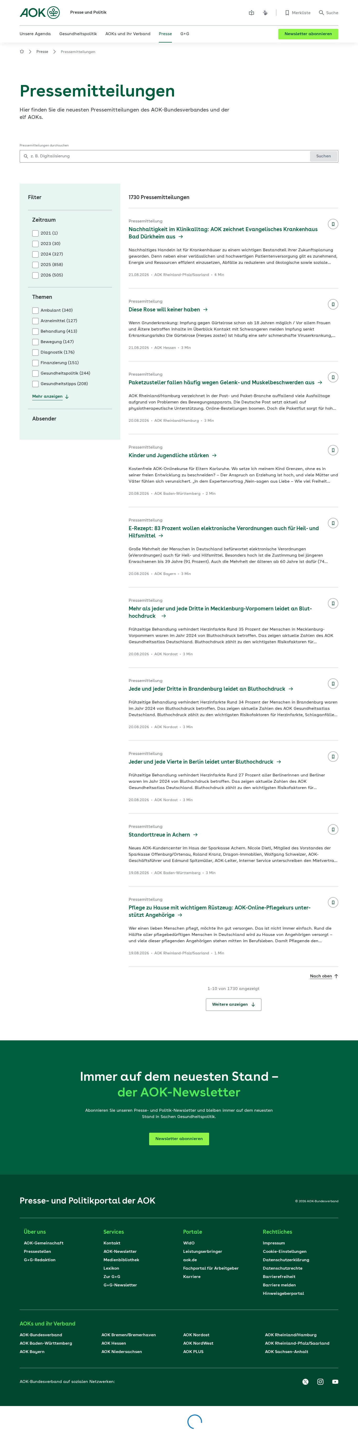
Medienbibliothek (121, 1260)
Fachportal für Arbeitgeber (211, 1268)
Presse (42, 52)
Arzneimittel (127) (59, 321)
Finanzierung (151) (60, 363)
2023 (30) (50, 244)
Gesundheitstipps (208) (64, 384)
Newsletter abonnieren (308, 34)
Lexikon (111, 1268)
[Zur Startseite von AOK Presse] (22, 52)
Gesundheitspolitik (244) (65, 373)
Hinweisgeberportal (283, 1294)
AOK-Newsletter (120, 1252)
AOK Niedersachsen (121, 1352)
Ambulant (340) (57, 310)
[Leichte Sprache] (251, 12)
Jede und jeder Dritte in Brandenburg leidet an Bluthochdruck (208, 689)
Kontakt (112, 1243)
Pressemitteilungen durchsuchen (44, 145)
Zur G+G (112, 1277)
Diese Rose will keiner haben (165, 310)
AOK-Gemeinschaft (43, 1243)
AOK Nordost (196, 1335)
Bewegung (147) (57, 342)
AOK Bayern (32, 1352)
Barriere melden (279, 1285)
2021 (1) (49, 233)
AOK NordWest (198, 1343)
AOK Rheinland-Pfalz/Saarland (297, 1343)
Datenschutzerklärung (286, 1260)
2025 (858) (52, 265)
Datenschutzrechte (282, 1268)
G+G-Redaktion (40, 1260)
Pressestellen (37, 1252)
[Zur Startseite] (40, 12)
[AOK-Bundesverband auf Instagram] (320, 1382)
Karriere (191, 1277)
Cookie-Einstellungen (285, 1252)
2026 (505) (52, 275)
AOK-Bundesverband (41, 1335)
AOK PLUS (193, 1352)
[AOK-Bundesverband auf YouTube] (335, 1382)
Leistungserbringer (202, 1252)
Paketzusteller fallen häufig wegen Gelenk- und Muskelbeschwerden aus (222, 383)
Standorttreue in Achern (160, 835)
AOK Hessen (113, 1343)
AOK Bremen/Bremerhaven (128, 1335)
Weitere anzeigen (230, 1005)
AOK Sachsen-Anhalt (286, 1352)
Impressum (274, 1243)
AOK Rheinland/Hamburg (291, 1335)
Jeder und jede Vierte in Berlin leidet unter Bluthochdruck (202, 762)
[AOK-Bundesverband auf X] (305, 1382)
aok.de (190, 1260)
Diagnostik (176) (57, 352)
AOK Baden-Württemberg (46, 1343)
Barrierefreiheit (279, 1277)
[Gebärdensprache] (265, 12)
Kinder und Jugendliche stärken (169, 456)
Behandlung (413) (59, 331)
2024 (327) (52, 254)
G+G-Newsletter (120, 1285)
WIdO (189, 1243)
